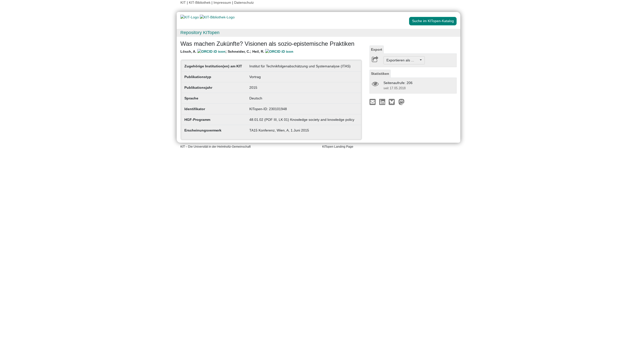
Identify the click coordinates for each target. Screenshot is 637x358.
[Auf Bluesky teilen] (393, 102)
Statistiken (380, 74)
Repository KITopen (199, 32)
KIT (183, 2)
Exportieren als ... (402, 60)
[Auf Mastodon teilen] (401, 102)
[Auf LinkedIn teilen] (383, 102)
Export (376, 49)
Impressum (222, 2)
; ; (222, 51)
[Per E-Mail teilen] (373, 102)
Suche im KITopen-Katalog (433, 21)
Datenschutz (244, 2)
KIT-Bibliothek (200, 2)
